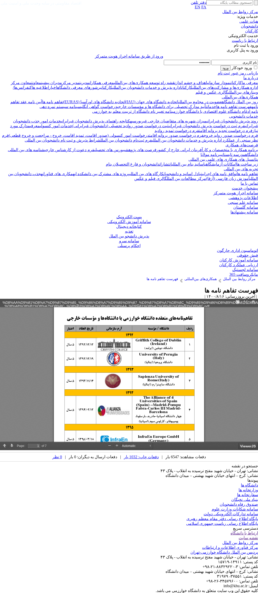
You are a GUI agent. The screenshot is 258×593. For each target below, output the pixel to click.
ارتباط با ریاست (245, 40)
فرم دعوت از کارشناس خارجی (69, 150)
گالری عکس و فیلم (212, 92)
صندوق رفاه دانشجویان (239, 504)
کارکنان (251, 31)
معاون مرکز (21, 82)
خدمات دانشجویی (243, 116)
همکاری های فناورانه (58, 174)
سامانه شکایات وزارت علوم (235, 509)
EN (197, 7)
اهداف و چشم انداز (191, 82)
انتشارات (165, 164)
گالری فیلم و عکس (150, 178)
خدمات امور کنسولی (56, 126)
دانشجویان (249, 26)
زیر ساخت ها (247, 164)
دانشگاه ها (249, 485)
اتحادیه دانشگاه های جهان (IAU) (151, 102)
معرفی (35, 126)
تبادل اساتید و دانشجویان (183, 174)
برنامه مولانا (211, 154)
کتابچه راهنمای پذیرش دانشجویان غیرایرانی (95, 121)
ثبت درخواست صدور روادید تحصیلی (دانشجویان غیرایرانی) (120, 126)
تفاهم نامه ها (52, 102)
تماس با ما (249, 183)
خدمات (211, 106)
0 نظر (57, 457)
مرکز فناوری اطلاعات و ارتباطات (230, 547)
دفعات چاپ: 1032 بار (141, 457)
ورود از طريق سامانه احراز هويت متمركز (129, 56)
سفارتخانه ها (247, 495)
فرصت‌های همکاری (241, 145)
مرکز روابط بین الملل (240, 12)
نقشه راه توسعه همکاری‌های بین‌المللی (145, 82)
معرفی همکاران (101, 82)
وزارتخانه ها (248, 490)
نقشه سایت (248, 538)
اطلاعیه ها (40, 87)
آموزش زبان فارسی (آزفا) (228, 178)
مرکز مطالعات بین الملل (186, 178)
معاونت (36, 82)
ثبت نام (224, 73)
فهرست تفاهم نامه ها (234, 106)
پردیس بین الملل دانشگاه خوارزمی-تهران (224, 552)
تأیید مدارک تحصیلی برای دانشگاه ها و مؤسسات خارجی (162, 106)
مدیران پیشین (51, 82)
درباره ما (250, 78)
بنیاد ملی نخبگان (244, 499)
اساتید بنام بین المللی (188, 164)
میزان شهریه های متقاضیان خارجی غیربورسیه (168, 121)
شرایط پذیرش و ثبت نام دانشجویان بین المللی (63, 140)
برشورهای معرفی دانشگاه (79, 87)
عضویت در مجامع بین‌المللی (200, 102)
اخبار (53, 87)
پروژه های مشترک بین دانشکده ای (102, 174)
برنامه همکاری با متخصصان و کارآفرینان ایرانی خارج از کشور (207, 150)
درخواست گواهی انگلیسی (96, 106)
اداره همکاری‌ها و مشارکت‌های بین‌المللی (225, 87)
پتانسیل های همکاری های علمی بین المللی (223, 159)
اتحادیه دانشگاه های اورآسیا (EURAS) (94, 102)
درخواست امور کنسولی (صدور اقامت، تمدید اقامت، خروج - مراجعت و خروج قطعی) (79, 135)
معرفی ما (250, 82)
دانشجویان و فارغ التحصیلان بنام (132, 164)
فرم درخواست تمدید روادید (176, 130)
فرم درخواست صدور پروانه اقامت (176, 135)
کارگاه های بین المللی (147, 174)
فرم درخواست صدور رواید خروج (231, 135)
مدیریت (84, 82)
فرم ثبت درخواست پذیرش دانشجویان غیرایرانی (207, 126)
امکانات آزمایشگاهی (220, 164)
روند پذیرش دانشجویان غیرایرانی (232, 121)
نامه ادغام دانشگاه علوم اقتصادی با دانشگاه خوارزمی (215, 111)
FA (203, 7)
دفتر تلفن (198, 2)
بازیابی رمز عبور (244, 73)
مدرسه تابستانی (233, 154)
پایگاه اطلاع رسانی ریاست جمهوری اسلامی (222, 523)
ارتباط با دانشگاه (244, 533)
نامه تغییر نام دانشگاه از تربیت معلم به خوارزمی (132, 111)
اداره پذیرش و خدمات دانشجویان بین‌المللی (146, 87)
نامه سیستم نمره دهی (58, 106)
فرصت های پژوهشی (140, 150)
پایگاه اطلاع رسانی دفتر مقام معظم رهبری (222, 519)
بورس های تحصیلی (109, 150)
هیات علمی (248, 21)
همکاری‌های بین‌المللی (240, 97)
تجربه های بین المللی (241, 169)
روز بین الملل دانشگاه (240, 102)
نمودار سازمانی (219, 82)
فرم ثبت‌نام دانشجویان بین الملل (126, 140)
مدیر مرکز (70, 82)
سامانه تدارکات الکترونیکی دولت (231, 514)
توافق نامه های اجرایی (219, 174)
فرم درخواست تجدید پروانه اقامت (225, 130)
